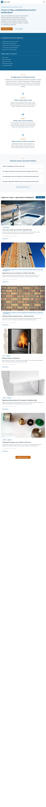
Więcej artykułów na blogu (22, 187)
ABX (4, 355)
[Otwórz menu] (44, 2)
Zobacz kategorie (19, 28)
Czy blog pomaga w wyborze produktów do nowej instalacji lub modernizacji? (20, 176)
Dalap (4, 397)
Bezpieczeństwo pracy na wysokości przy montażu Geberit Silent (18, 273)
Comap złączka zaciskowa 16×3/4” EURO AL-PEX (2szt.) (16, 442)
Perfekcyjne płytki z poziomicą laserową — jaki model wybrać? (18, 316)
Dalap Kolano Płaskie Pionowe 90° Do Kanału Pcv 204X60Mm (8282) (19, 400)
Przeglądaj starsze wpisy (22, 457)
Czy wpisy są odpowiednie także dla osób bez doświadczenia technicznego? (20, 181)
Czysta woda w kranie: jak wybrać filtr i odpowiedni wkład (17, 230)
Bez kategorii (6, 227)
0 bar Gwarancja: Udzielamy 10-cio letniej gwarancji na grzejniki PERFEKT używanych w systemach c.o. (23, 270)
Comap (4, 439)
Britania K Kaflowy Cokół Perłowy (11, 358)
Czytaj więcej (5, 238)
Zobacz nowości (40, 197)
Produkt (8, 355)
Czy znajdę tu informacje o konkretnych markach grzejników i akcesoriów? (20, 171)
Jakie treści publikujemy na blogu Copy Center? (13, 166)
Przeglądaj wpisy (6, 28)
